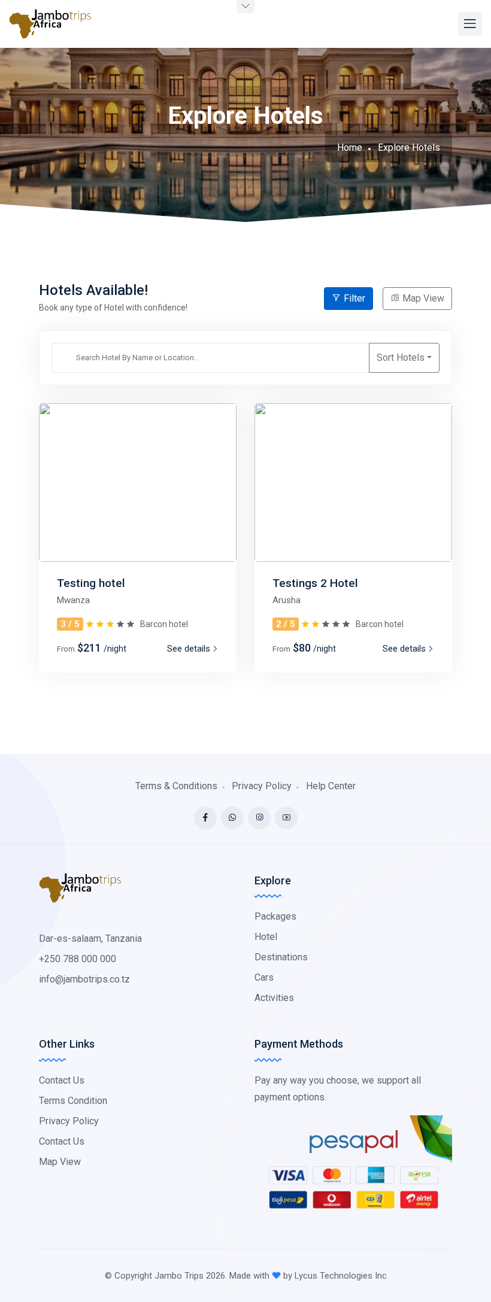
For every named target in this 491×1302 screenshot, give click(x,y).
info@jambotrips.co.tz (84, 979)
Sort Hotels (401, 357)
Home (349, 147)
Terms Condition (73, 1100)
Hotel (265, 936)
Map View (422, 298)
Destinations (281, 957)
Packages (275, 916)
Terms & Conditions (176, 786)
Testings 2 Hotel (315, 583)
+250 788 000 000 (77, 959)
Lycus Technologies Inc (341, 1275)
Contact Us (61, 1080)
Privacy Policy (262, 786)
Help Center (331, 786)
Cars (264, 977)
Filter (353, 298)
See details (188, 648)
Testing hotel (91, 583)
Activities (274, 997)
